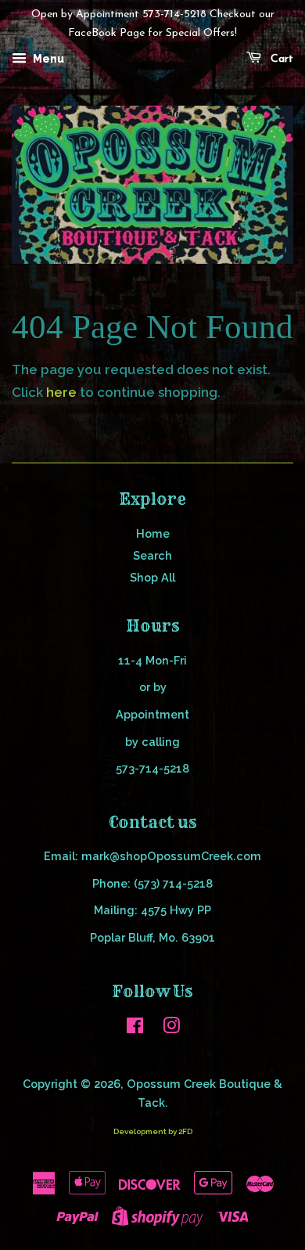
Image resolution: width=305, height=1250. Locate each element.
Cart (280, 59)
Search (152, 555)
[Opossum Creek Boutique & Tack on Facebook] (135, 1028)
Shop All (152, 577)
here (61, 392)
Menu (47, 58)
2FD (185, 1131)
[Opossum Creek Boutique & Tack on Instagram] (171, 1028)
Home (153, 533)
